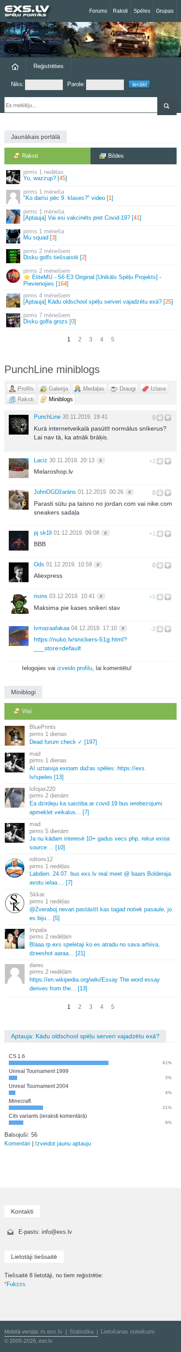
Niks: (17, 84)
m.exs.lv (51, 1331)
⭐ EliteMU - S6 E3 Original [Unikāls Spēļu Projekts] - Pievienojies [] (92, 277)
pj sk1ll (43, 532)
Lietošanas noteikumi (128, 1331)
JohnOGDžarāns (55, 492)
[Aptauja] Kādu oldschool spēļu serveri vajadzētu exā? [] (98, 298)
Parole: (76, 84)
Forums (98, 11)
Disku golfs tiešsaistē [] (55, 254)
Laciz (40, 460)
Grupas (165, 11)
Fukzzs (14, 1284)
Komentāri (17, 1143)
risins (40, 596)
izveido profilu (74, 668)
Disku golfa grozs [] (49, 318)
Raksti (120, 11)
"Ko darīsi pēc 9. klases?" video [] (68, 194)
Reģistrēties (48, 66)
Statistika (81, 1331)
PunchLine (47, 416)
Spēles (142, 11)
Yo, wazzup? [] (45, 175)
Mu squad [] (43, 234)
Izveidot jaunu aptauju (63, 1143)
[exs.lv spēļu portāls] (30, 12)
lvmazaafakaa (51, 628)
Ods (39, 564)
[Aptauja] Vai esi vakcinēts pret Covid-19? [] (82, 214)
